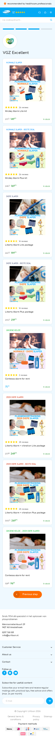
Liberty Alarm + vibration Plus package (25, 513)
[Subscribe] (49, 701)
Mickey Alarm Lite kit (16, 111)
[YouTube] (15, 673)
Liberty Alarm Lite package (19, 245)
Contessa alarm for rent (17, 379)
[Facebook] (4, 673)
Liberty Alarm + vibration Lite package (25, 446)
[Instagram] (10, 673)
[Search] (51, 20)
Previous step (30, 594)
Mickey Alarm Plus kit (16, 178)
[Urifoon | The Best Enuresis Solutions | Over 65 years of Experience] (7, 12)
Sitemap (48, 716)
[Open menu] (50, 12)
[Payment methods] (9, 729)
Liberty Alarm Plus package (19, 312)
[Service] (39, 12)
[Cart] (45, 12)
